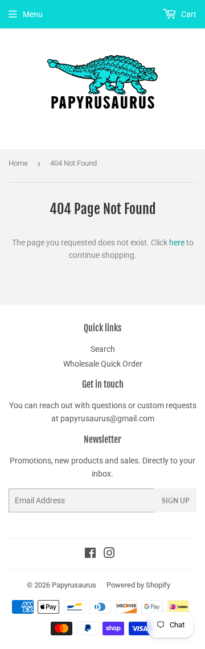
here (176, 242)
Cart (187, 14)
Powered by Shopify (138, 585)
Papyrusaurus (74, 585)
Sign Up (175, 500)
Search (103, 349)
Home (18, 163)
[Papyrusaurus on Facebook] (90, 554)
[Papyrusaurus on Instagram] (109, 554)
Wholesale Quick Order (102, 363)
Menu (33, 14)
